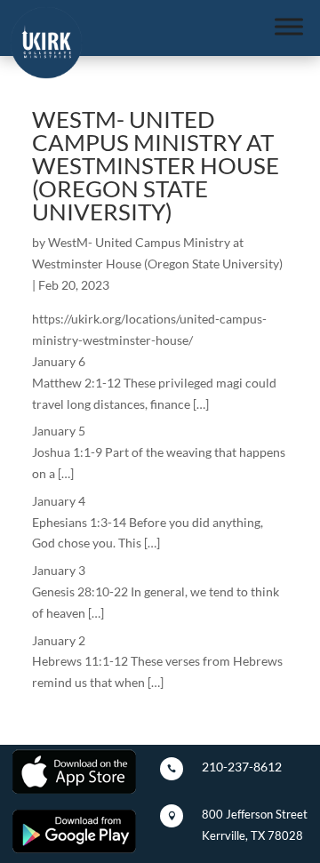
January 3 (58, 570)
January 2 (58, 640)
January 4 (58, 500)
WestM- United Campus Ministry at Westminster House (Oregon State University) (155, 165)
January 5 (58, 430)
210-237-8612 (242, 766)
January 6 (58, 361)
